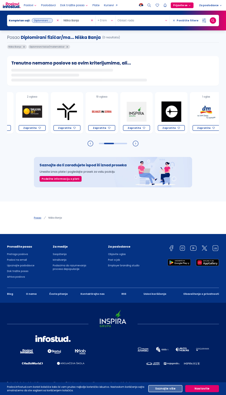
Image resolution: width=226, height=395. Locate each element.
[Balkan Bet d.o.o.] (26, 113)
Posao (37, 218)
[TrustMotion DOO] (61, 113)
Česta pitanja (58, 294)
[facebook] (171, 249)
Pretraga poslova (17, 254)
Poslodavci (48, 5)
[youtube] (193, 249)
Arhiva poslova (16, 277)
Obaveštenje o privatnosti (201, 294)
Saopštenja (60, 254)
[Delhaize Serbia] (96, 113)
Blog (10, 294)
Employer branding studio (123, 265)
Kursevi (109, 5)
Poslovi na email (17, 260)
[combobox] (32, 20)
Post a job (114, 260)
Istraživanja (59, 260)
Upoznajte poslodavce (20, 265)
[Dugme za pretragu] (213, 20)
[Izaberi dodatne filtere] (204, 20)
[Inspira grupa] (131, 113)
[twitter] (204, 249)
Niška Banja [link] (55, 218)
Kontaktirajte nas (93, 294)
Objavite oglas (117, 254)
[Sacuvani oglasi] (157, 5)
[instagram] (182, 249)
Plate (96, 5)
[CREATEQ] (165, 113)
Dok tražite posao (17, 271)
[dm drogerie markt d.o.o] (200, 113)
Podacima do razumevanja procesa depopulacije (69, 267)
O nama (31, 294)
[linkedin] (215, 249)
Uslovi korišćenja (155, 294)
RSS (123, 294)
